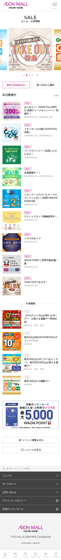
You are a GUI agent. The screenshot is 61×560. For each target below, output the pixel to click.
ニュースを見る (33, 449)
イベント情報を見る (32, 440)
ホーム (9, 468)
